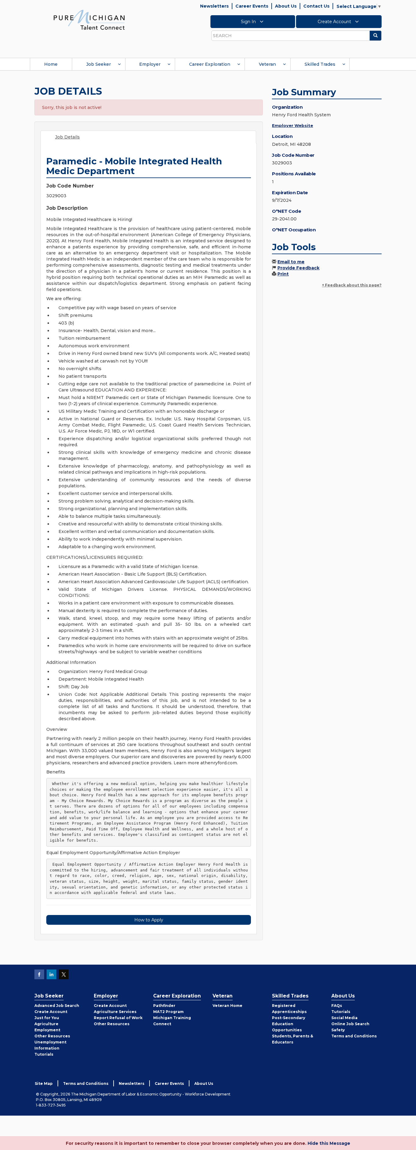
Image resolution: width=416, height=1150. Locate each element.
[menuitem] (51, 64)
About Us (286, 6)
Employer (149, 64)
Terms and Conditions (354, 1036)
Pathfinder (164, 1005)
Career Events (251, 6)
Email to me (291, 262)
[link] (89, 19)
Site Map (44, 1083)
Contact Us (316, 6)
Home (51, 64)
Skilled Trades (320, 64)
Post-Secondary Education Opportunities (288, 1023)
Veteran (267, 64)
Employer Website (292, 125)
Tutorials (43, 1054)
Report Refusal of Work (118, 1017)
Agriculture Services (115, 1011)
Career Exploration (209, 64)
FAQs (336, 1005)
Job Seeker (98, 64)
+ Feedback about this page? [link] (352, 285)
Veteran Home (227, 1005)
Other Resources (52, 1036)
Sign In (249, 21)
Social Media (344, 1017)
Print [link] (283, 274)
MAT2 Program (168, 1011)
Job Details (67, 137)
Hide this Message (329, 1143)
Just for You (46, 1017)
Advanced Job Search (56, 1005)
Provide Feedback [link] (298, 268)
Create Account (335, 21)
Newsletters (214, 6)
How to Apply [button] (148, 920)
